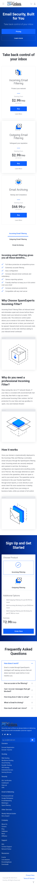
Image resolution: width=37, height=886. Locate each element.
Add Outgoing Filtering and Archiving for (19, 612)
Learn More (18, 114)
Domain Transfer (7, 750)
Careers (4, 826)
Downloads (5, 864)
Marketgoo (5, 803)
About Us (4, 824)
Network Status (6, 849)
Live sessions (6, 859)
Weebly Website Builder (9, 813)
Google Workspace (7, 798)
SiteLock (4, 785)
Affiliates (4, 836)
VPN (3, 787)
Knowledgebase (7, 862)
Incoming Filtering (18, 572)
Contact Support (7, 846)
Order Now (19, 631)
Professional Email (7, 796)
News (3, 833)
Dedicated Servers (7, 770)
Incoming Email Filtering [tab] (18, 233)
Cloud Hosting (6, 763)
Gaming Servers (7, 772)
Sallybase (5, 831)
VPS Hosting (5, 767)
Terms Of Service (29, 878)
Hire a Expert (5, 816)
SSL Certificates (7, 780)
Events (4, 857)
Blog (3, 829)
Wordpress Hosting (7, 760)
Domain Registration (8, 747)
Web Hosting (5, 758)
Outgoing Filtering (18, 588)
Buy (18, 109)
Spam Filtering (6, 805)
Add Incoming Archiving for (19, 607)
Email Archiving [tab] (18, 245)
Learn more (18, 38)
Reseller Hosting (7, 765)
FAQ (3, 844)
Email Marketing (7, 800)
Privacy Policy (30, 875)
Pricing (18, 31)
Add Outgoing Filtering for (19, 601)
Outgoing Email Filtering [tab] (18, 239)
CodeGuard (5, 783)
